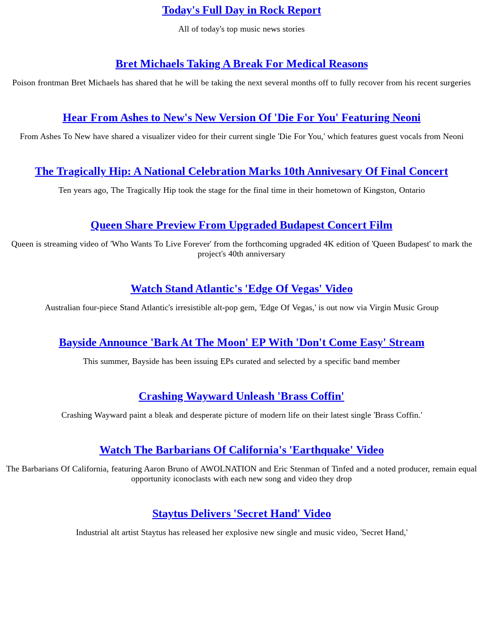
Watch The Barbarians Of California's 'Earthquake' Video (242, 450)
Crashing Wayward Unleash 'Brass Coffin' (241, 396)
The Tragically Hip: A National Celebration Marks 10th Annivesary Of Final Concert (241, 171)
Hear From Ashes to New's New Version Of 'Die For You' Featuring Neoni (242, 117)
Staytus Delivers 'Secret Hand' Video (241, 513)
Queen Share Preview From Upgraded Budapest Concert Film (241, 225)
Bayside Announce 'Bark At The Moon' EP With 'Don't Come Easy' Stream (242, 342)
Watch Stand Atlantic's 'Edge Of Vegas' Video (242, 288)
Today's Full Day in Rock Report (241, 10)
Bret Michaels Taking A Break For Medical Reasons (242, 64)
